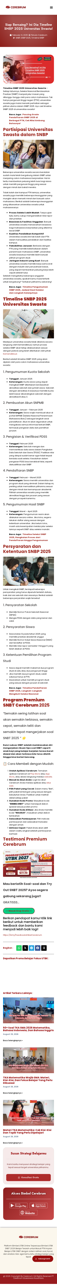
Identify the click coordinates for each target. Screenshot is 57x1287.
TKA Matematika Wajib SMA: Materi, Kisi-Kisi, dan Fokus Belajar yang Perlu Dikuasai (27, 1080)
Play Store (35, 773)
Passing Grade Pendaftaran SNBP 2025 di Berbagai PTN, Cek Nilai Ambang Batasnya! (27, 119)
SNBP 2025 (26, 37)
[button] (51, 7)
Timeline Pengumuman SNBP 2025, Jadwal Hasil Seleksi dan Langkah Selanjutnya (28, 289)
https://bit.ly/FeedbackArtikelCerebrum (22, 935)
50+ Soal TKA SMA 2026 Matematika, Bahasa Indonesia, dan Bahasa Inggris (28, 1029)
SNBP (18, 37)
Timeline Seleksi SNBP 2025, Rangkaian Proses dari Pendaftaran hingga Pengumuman (28, 537)
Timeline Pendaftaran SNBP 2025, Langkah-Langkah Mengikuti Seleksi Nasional (28, 690)
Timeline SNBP (37, 37)
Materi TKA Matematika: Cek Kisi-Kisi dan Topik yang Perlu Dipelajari (27, 1131)
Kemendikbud (10, 353)
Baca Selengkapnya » (13, 1040)
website (48, 776)
